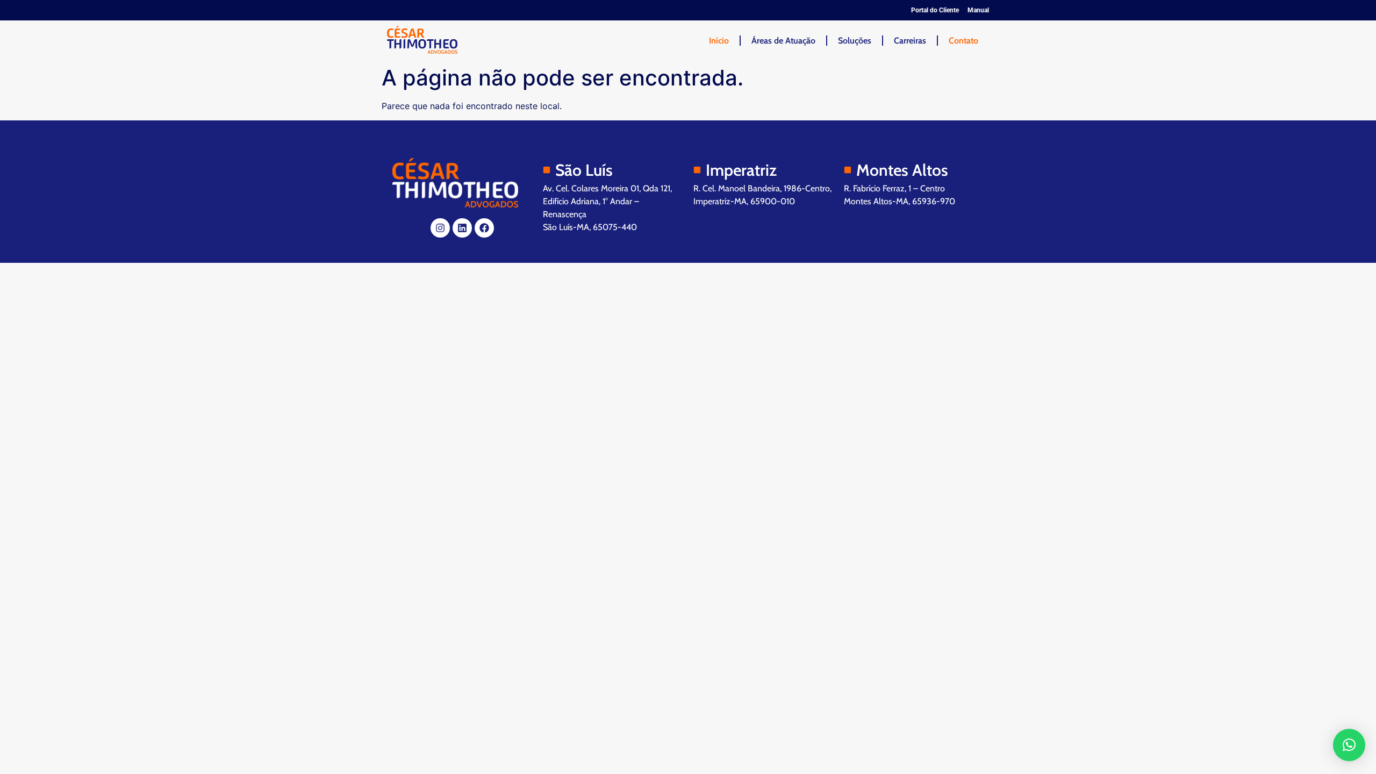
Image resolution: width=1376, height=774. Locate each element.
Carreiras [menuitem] (910, 40)
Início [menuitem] (719, 40)
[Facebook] (484, 228)
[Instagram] (440, 228)
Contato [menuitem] (963, 40)
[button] (1349, 745)
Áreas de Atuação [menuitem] (783, 40)
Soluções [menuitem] (854, 40)
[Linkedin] (462, 228)
